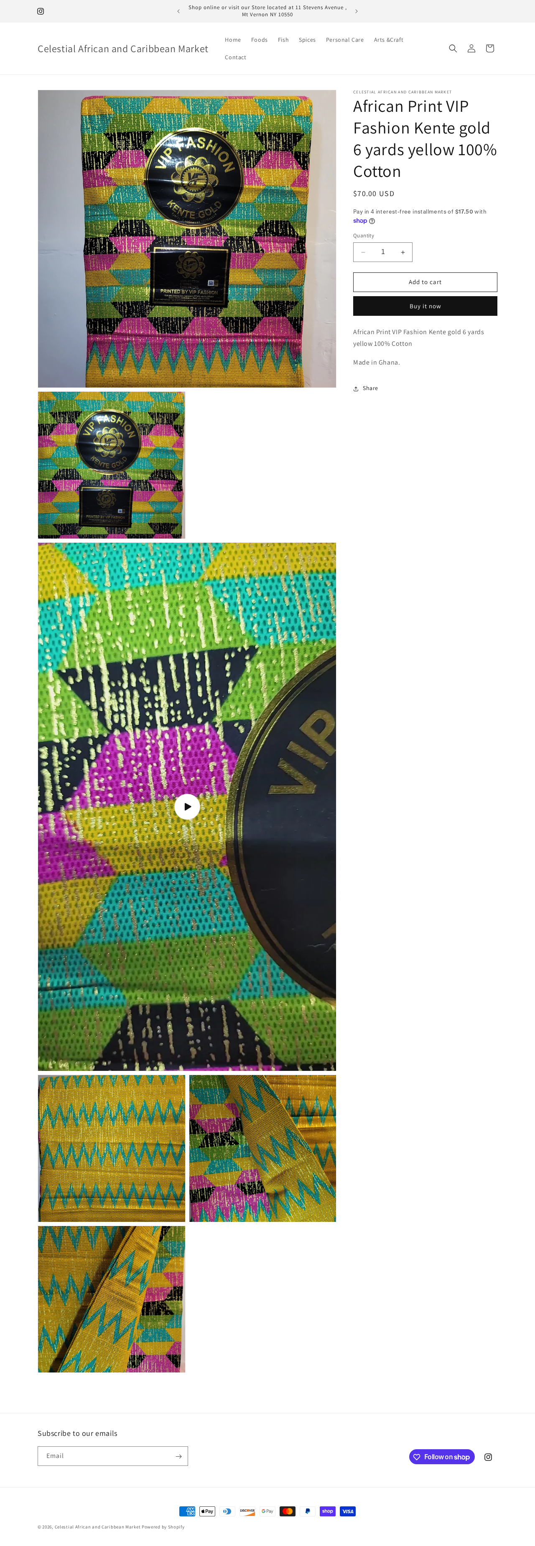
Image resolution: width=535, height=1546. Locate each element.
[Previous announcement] (178, 11)
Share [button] (370, 388)
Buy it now (425, 306)
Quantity (363, 235)
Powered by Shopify (163, 1527)
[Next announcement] (356, 11)
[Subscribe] (178, 1456)
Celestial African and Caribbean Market (98, 1527)
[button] (453, 48)
